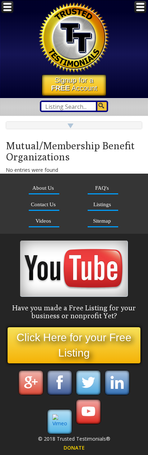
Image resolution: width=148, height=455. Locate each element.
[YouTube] (88, 423)
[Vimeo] (59, 423)
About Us (43, 188)
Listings (102, 204)
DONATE (74, 447)
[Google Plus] (31, 394)
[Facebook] (59, 394)
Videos (43, 221)
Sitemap (102, 221)
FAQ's (102, 188)
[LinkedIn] (117, 394)
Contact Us (43, 204)
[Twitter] (88, 394)
